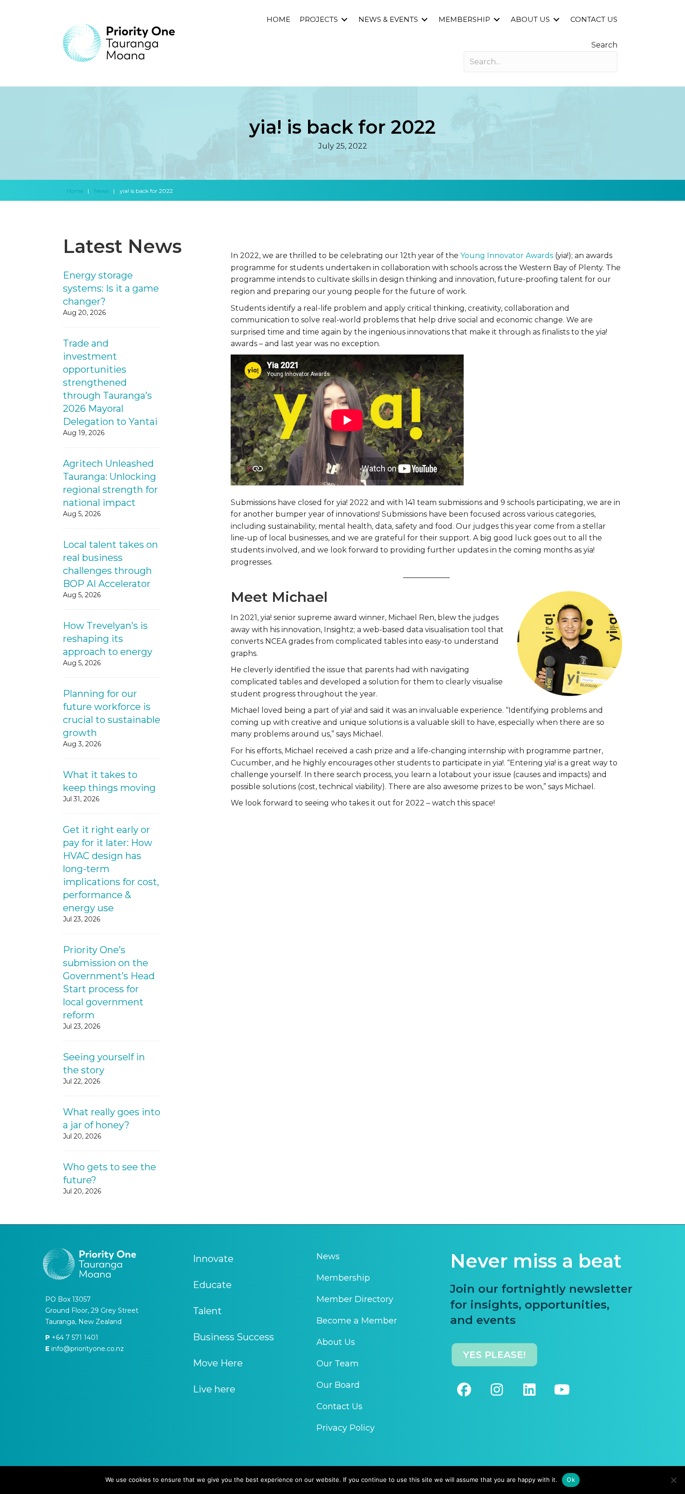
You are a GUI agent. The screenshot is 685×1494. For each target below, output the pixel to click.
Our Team (337, 1363)
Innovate (213, 1258)
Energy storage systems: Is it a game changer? (111, 288)
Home (75, 190)
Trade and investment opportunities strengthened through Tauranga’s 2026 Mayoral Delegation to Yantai (110, 382)
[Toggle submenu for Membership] (496, 19)
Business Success (233, 1337)
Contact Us (339, 1406)
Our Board (338, 1385)
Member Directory (354, 1299)
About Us (335, 1342)
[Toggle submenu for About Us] (556, 19)
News (101, 190)
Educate (212, 1284)
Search (604, 45)
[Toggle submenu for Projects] (344, 19)
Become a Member (356, 1321)
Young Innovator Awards (506, 255)
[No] (673, 1480)
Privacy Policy (345, 1428)
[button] (464, 1390)
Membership (343, 1278)
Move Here (218, 1363)
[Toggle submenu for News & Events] (424, 19)
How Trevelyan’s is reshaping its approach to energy (107, 638)
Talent (207, 1311)
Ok (571, 1479)
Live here (214, 1389)
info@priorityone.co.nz (86, 1348)
